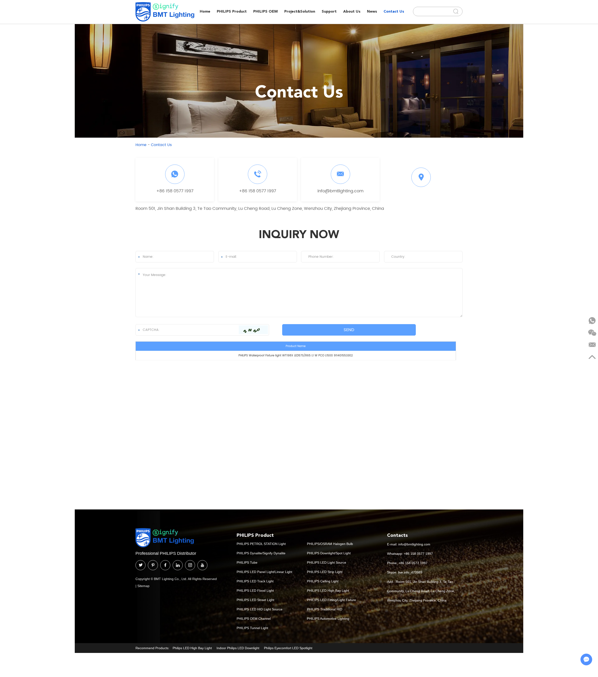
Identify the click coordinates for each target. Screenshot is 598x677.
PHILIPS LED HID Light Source (259, 609)
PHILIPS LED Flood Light (255, 590)
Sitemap (143, 586)
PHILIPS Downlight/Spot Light (329, 553)
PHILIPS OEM (265, 11)
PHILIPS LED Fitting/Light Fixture (331, 600)
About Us (351, 11)
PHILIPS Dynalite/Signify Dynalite (261, 553)
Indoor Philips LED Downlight (238, 648)
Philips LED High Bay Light (192, 648)
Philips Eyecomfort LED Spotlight (288, 648)
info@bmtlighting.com (340, 191)
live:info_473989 (410, 572)
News (372, 11)
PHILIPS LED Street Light (255, 600)
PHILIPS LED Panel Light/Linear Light (264, 572)
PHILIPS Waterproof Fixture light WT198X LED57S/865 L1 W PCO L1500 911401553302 (295, 355)
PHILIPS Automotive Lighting (328, 618)
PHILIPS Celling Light (322, 581)
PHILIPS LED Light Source (326, 562)
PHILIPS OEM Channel (254, 618)
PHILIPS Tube (247, 562)
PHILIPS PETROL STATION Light (261, 544)
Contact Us (394, 11)
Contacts (397, 535)
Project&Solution (299, 11)
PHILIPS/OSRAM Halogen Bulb (330, 544)
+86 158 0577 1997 (174, 191)
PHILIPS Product (232, 11)
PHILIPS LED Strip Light (324, 572)
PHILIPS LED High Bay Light (328, 590)
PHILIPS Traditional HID (324, 609)
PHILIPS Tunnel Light (252, 628)
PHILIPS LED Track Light (255, 581)
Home (205, 11)
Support (329, 11)
